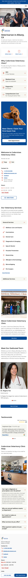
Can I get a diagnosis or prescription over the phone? (11, 490)
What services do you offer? (11, 522)
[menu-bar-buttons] (26, 6)
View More (14, 338)
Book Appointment (20, 575)
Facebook (5, 554)
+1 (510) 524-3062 (7, 548)
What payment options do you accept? (12, 527)
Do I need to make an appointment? (9, 516)
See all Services (6, 273)
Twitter (5, 557)
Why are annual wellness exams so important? (12, 509)
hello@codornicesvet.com (9, 551)
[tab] (12, 400)
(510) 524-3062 (7, 575)
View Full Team (14, 406)
